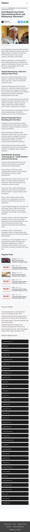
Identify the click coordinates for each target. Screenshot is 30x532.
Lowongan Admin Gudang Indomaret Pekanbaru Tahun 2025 (20, 290)
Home (2, 8)
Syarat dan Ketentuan (18, 526)
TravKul (14, 272)
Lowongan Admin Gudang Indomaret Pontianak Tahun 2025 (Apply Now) (19, 269)
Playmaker (7, 21)
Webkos (5, 3)
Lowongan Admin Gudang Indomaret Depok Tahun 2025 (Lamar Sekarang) (19, 298)
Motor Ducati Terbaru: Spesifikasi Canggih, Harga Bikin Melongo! (19, 262)
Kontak (14, 524)
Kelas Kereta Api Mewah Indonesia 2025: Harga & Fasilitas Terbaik (19, 276)
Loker (13, 265)
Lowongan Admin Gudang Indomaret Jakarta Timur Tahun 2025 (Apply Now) (19, 283)
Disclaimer (9, 526)
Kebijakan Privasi (21, 524)
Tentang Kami (7, 524)
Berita (6, 8)
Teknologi (14, 258)
